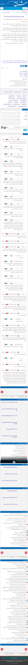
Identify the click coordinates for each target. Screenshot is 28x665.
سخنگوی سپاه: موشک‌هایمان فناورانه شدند (19, 614)
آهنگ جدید (10, 102)
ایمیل (26, 116)
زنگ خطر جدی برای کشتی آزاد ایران (11, 474)
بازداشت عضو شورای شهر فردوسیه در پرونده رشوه (21, 557)
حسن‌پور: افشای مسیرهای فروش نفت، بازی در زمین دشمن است (15, 519)
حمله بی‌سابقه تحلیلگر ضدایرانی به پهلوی (19, 539)
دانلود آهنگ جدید (23, 100)
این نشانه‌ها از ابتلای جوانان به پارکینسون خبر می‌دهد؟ (8, 653)
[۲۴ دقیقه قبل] (22, 493)
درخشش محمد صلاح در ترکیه (21, 624)
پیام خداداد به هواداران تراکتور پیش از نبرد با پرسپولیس (17, 621)
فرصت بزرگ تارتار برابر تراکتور (21, 603)
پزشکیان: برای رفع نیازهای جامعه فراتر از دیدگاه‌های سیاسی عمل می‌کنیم (14, 598)
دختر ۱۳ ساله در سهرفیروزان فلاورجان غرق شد (9, 415)
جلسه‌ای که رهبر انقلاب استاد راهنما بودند (19, 640)
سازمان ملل (24, 91)
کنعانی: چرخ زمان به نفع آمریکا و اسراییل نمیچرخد (18, 85)
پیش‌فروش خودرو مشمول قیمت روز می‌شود (7, 396)
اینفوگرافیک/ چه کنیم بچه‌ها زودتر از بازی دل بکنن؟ (21, 653)
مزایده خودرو (24, 104)
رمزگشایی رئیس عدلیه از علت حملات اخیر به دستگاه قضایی (16, 571)
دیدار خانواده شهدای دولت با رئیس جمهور (10, 497)
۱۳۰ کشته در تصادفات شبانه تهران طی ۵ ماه (8, 557)
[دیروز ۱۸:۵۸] (22, 438)
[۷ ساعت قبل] (22, 417)
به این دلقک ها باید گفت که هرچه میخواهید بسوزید (17, 81)
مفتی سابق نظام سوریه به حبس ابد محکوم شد (18, 637)
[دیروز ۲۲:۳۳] (22, 424)
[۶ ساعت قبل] (22, 411)
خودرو (26, 387)
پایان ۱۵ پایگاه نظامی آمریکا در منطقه (20, 540)
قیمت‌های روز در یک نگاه (22, 443)
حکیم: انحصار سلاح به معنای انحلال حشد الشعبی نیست (17, 589)
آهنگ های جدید (23, 102)
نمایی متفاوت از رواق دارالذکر (21, 535)
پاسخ (3, 139)
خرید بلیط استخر (17, 104)
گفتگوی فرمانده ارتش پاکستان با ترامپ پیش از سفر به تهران (16, 642)
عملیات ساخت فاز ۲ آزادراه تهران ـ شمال (10, 504)
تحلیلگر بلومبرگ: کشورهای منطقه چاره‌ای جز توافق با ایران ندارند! (16, 579)
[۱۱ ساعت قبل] (7, 649)
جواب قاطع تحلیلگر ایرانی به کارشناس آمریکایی (18, 632)
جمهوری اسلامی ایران (17, 91)
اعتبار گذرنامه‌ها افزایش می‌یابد (12, 429)
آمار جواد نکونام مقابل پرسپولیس (21, 594)
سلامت (26, 644)
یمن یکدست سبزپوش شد (22, 524)
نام (26, 112)
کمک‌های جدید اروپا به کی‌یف (21, 635)
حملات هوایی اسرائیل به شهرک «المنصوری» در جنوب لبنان (16, 562)
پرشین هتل (16, 102)
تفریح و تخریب (24, 531)
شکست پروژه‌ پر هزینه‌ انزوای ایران (20, 82)
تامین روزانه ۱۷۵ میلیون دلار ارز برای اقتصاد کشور (18, 574)
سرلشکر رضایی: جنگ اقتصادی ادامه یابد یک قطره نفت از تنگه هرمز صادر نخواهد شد (15, 516)
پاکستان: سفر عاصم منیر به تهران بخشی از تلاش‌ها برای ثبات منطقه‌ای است (14, 587)
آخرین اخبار (25, 560)
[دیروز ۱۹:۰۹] (22, 431)
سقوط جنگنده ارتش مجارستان (21, 595)
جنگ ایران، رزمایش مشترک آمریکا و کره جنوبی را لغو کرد (17, 629)
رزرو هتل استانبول (11, 98)
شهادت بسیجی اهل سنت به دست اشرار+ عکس (9, 402)
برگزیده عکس (24, 488)
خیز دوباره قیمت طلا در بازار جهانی (20, 447)
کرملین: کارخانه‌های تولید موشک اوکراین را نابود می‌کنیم (17, 578)
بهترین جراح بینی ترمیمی (13, 100)
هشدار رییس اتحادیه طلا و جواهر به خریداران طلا (9, 409)
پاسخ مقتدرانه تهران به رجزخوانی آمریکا (20, 610)
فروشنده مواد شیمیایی (22, 106)
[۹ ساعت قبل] (20, 649)
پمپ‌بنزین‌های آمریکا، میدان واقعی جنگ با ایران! (18, 613)
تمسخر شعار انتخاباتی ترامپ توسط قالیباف (19, 564)
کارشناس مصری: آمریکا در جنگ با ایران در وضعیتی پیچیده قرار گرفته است (14, 523)
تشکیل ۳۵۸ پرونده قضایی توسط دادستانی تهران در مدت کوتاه (16, 582)
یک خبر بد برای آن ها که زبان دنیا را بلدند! (14, 17)
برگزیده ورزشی (24, 464)
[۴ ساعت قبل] (22, 469)
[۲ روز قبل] (20, 392)
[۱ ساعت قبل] (22, 404)
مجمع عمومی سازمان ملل (8, 91)
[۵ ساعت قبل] (22, 476)
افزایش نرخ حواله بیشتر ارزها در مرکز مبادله (19, 450)
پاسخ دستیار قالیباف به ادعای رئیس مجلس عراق (18, 526)
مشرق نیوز (18, 3)
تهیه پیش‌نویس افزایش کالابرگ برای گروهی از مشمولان (9, 423)
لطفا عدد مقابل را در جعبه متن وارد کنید (20, 127)
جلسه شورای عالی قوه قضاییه (12, 491)
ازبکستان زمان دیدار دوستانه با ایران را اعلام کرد (18, 576)
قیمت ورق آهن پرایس (7, 104)
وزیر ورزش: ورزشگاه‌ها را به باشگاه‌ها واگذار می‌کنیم (18, 581)
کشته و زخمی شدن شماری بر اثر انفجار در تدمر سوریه (17, 584)
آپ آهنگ (24, 96)
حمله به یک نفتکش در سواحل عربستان (20, 634)
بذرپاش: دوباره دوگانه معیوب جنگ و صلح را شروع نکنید (17, 618)
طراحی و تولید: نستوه (14, 663)
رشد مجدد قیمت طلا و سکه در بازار (20, 448)
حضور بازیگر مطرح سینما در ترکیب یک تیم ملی (18, 542)
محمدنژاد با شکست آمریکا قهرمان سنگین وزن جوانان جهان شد (16, 527)
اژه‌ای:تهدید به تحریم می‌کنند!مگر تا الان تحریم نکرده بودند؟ (16, 616)
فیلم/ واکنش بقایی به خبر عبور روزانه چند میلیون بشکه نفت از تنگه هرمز (14, 627)
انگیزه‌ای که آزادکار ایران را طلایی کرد (20, 573)
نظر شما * (25, 119)
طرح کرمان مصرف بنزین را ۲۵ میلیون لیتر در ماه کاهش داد (9, 436)
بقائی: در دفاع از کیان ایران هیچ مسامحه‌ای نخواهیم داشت (17, 518)
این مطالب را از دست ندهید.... (21, 399)
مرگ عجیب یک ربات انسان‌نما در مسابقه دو (19, 534)
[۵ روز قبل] (7, 392)
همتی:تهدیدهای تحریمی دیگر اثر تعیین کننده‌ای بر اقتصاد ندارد (16, 608)
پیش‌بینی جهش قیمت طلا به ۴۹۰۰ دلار (20, 451)
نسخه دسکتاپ (14, 657)
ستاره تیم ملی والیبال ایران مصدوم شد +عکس (9, 480)
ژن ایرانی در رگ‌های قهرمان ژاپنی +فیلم (10, 467)
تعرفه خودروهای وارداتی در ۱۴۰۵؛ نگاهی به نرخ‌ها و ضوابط (21, 396)
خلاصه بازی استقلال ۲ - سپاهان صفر (20, 532)
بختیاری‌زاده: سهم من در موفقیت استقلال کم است (18, 537)
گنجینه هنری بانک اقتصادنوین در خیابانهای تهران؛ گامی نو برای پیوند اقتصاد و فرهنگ (14, 569)
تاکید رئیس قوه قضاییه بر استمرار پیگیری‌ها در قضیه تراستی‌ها (16, 626)
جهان (24, 8)
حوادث (26, 548)
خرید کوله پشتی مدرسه (12, 106)
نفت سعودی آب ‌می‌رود (22, 545)
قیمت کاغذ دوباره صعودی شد (21, 453)
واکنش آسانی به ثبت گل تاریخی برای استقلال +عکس (17, 605)
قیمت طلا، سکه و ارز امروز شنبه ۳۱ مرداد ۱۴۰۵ (18, 455)
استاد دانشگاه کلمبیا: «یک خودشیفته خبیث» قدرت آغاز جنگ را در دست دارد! (14, 638)
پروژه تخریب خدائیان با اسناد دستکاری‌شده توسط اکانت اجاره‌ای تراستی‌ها (14, 590)
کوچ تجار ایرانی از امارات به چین (21, 565)
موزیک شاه (19, 96)
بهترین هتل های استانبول (21, 98)
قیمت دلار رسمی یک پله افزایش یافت (20, 445)
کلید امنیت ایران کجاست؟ (21, 461)
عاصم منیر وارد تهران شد (22, 630)
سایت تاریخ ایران (12, 96)
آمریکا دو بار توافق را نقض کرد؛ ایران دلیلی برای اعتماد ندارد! (16, 602)
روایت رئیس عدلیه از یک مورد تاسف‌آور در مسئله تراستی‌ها (16, 622)
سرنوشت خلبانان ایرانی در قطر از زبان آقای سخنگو (18, 600)
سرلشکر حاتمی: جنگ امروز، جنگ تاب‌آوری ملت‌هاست (17, 619)
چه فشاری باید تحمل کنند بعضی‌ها (20, 84)
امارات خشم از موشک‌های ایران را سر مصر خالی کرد (18, 513)
